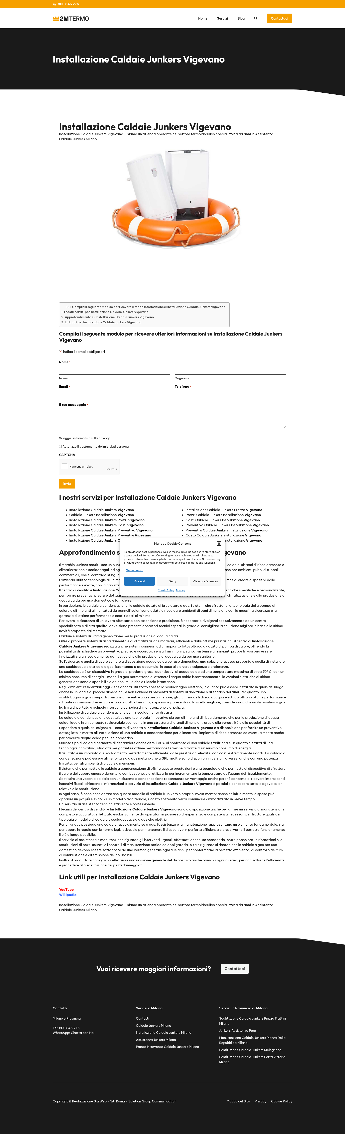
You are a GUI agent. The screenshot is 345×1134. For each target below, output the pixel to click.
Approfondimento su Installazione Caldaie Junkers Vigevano (109, 317)
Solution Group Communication (152, 1101)
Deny (172, 581)
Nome (63, 378)
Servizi (222, 18)
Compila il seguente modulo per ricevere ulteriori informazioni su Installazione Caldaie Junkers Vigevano (148, 307)
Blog (241, 18)
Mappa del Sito (238, 1101)
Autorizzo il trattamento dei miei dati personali (96, 446)
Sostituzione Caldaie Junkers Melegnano (250, 1050)
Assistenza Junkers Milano (156, 1040)
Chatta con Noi (82, 1033)
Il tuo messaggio (73, 405)
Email (64, 386)
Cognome (182, 378)
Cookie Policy (166, 590)
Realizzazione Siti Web (89, 1101)
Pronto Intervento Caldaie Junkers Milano (167, 1047)
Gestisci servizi (134, 570)
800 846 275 (68, 4)
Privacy (180, 590)
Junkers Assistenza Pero (237, 1031)
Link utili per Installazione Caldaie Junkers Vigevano (103, 322)
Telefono (183, 386)
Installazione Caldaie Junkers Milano (163, 1033)
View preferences (205, 581)
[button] (219, 544)
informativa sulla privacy (91, 438)
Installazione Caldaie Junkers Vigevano (91, 905)
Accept (139, 581)
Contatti (142, 1018)
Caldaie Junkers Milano (153, 1026)
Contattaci (279, 18)
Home (202, 18)
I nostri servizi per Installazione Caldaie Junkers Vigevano (106, 312)
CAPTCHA (67, 455)
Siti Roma (117, 1101)
